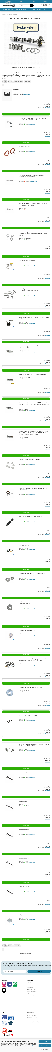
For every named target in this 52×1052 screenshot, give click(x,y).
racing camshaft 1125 (24, 829)
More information (44, 1049)
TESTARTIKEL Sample (18, 89)
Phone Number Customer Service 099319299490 (8, 2)
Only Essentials (44, 1045)
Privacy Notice (31, 993)
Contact (30, 985)
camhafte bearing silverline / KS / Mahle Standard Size (32, 374)
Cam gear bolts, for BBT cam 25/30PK (28, 715)
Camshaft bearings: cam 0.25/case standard (29, 459)
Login (33, 1)
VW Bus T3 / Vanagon (35, 9)
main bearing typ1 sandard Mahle (27, 260)
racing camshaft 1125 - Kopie (26, 915)
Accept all (45, 1041)
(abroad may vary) (26, 94)
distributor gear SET (24, 545)
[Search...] (32, 5)
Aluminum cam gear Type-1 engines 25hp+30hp (30, 687)
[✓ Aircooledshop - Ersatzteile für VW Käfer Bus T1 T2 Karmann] (9, 5)
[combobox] (10, 81)
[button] (3, 81)
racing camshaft (23, 772)
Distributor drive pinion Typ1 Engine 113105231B (30, 516)
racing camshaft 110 (24, 801)
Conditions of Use (32, 989)
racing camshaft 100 (24, 858)
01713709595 (33, 1015)
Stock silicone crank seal (25, 146)
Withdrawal (30, 987)
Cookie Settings (31, 996)
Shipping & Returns (32, 991)
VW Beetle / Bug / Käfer (8, 9)
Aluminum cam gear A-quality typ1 (27, 630)
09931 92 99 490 (34, 1017)
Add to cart (26, 114)
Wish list (45, 1)
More (44, 9)
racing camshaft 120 (24, 886)
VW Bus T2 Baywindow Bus (22, 9)
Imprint (29, 982)
